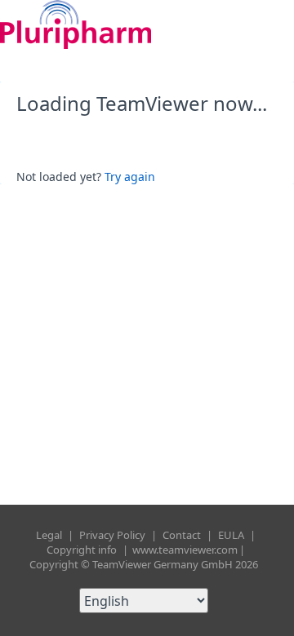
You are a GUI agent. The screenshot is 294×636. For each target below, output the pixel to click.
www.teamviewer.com (185, 549)
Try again (130, 176)
